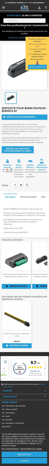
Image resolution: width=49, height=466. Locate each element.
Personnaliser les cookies (31, 448)
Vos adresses (7, 420)
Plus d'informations (10, 448)
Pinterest (27, 185)
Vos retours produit (9, 409)
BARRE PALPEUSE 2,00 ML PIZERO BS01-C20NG (17, 335)
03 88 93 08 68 (14, 15)
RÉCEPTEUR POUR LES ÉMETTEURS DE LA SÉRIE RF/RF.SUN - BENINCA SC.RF (16, 275)
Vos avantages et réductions (13, 423)
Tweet (21, 185)
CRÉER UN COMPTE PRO (37, 67)
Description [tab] (10, 197)
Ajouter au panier (17, 345)
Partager (15, 185)
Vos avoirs (6, 416)
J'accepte (24, 461)
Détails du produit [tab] (28, 197)
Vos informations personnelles (14, 406)
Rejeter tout (24, 454)
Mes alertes (6, 426)
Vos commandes (8, 413)
